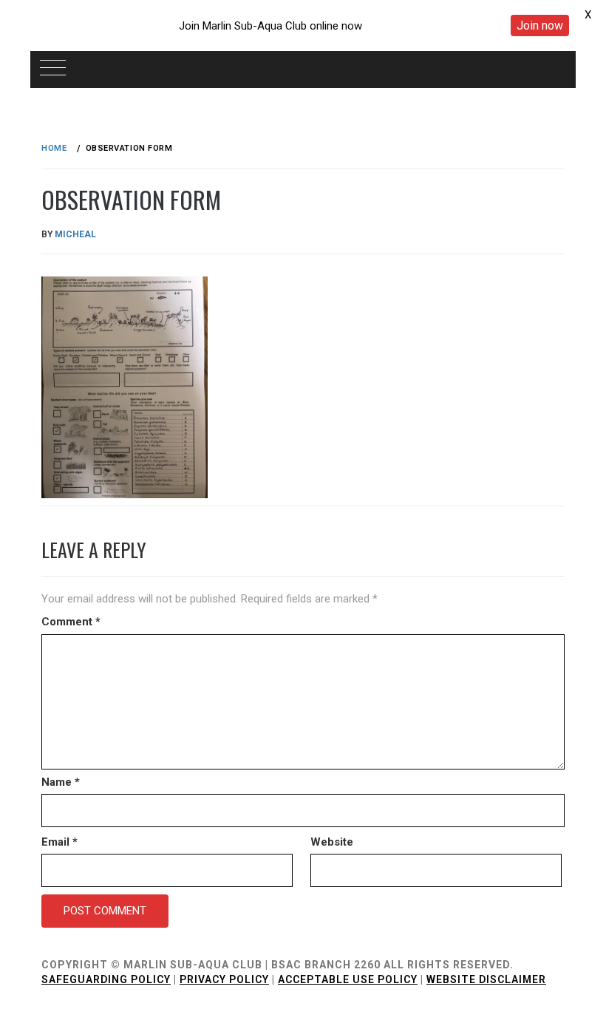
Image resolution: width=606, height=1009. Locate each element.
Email (59, 842)
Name (60, 782)
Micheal (75, 234)
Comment (71, 621)
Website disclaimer (486, 979)
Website (331, 842)
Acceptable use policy (348, 979)
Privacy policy (224, 979)
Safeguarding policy (106, 979)
